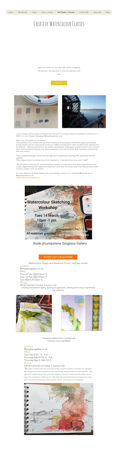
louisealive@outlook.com (81, 173)
